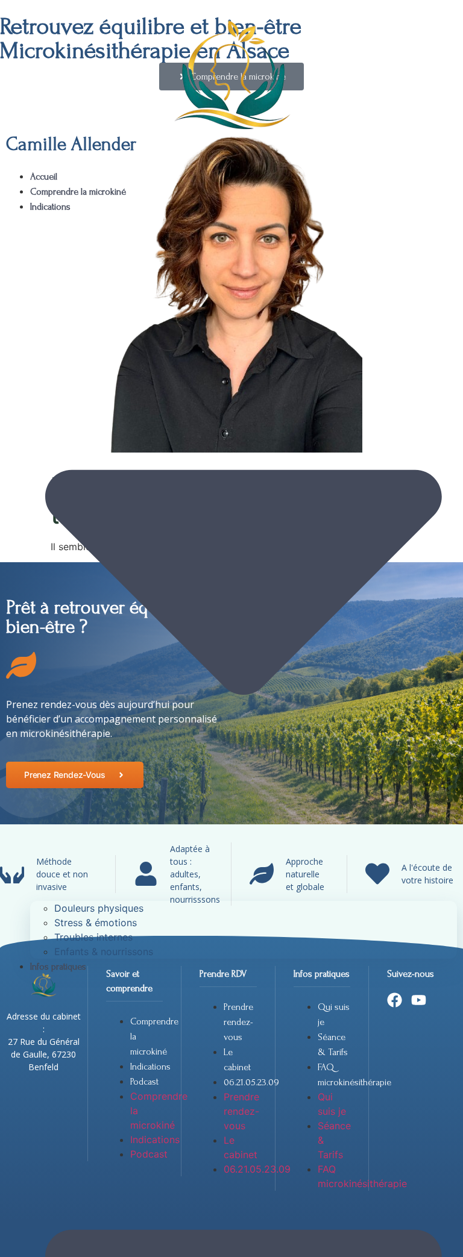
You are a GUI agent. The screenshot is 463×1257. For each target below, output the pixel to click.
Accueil (43, 176)
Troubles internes (93, 937)
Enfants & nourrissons (103, 951)
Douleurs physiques (98, 908)
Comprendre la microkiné (78, 191)
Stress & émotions (95, 923)
